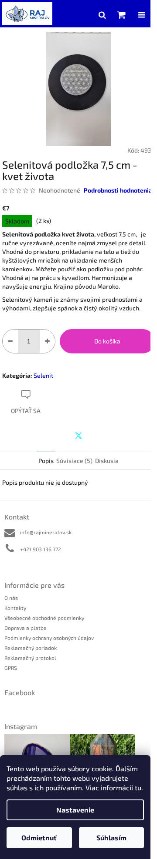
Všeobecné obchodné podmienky (44, 618)
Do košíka (107, 341)
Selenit (43, 375)
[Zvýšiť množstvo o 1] (47, 341)
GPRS (10, 668)
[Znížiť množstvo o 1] (10, 341)
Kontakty (15, 608)
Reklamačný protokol (30, 658)
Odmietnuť (39, 837)
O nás (11, 598)
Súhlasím (111, 837)
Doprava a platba (25, 628)
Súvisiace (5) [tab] (74, 460)
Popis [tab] (46, 460)
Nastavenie (75, 810)
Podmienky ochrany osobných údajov (49, 638)
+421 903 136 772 (40, 549)
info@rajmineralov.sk (46, 532)
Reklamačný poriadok (30, 648)
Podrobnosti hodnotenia (118, 190)
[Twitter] (78, 435)
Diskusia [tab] (107, 460)
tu (138, 787)
